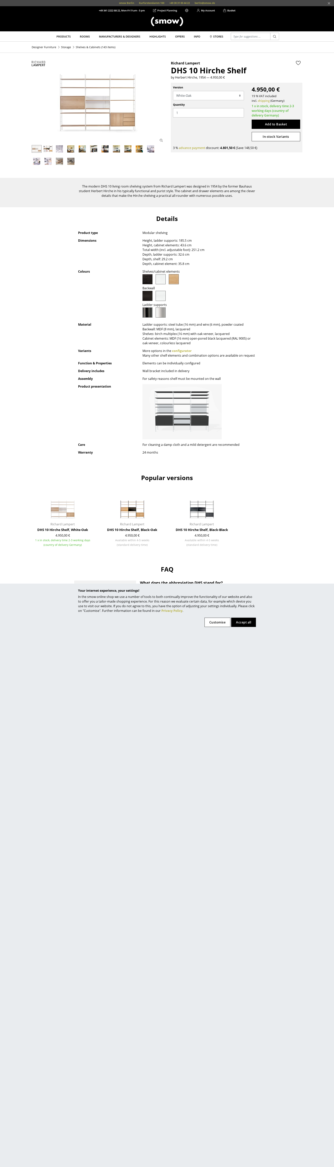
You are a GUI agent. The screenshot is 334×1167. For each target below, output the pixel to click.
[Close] (329, 3)
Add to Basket (276, 124)
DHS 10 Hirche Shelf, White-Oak (62, 529)
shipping (264, 101)
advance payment (192, 148)
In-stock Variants (276, 136)
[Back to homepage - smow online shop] (167, 21)
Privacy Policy (171, 611)
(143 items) (95, 47)
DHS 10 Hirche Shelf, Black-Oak (132, 529)
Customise (217, 622)
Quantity (179, 104)
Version (178, 87)
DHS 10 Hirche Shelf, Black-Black (202, 529)
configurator (182, 351)
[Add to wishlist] (298, 63)
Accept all (243, 622)
